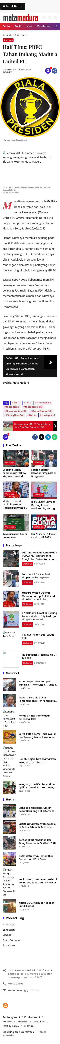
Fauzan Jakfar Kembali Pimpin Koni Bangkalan (43, 473)
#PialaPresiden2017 (33, 406)
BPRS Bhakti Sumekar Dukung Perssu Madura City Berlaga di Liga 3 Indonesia (43, 505)
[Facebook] (35, 437)
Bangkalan (9, 929)
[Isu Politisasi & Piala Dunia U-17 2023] (44, 522)
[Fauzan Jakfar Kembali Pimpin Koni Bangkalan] (44, 458)
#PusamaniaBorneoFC (16, 411)
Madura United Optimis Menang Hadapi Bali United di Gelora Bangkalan (15, 504)
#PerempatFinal (44, 402)
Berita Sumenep (12, 940)
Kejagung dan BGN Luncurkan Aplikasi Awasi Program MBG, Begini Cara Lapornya (37, 786)
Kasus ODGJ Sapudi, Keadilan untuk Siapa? (36, 904)
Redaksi (7, 1021)
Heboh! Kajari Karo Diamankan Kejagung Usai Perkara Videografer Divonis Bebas (37, 760)
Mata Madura (9, 70)
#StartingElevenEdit (15, 415)
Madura (32, 415)
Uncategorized (48, 415)
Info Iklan (22, 1021)
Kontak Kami (32, 1017)
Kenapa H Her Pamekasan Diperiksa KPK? (34, 717)
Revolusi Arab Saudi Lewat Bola (15, 536)
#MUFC (17, 402)
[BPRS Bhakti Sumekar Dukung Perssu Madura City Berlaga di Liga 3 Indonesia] (44, 490)
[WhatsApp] (54, 437)
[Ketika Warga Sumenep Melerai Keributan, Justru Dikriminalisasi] (9, 882)
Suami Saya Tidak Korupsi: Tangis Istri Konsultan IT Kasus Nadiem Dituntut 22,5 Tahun (37, 683)
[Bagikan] (54, 71)
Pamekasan (9, 945)
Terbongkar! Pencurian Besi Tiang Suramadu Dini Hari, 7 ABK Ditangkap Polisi (38, 841)
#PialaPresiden (13, 406)
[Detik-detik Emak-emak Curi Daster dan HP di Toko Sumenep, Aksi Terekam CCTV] (9, 859)
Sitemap (29, 1026)
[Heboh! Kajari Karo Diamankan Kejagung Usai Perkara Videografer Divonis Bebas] (9, 762)
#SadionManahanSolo (42, 411)
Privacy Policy (11, 1026)
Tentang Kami (11, 1017)
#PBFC (28, 402)
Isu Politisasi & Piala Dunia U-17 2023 (43, 536)
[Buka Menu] (50, 18)
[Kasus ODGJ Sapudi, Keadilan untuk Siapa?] (9, 906)
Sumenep (8, 924)
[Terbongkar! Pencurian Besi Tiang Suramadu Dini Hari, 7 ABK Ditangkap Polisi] (9, 843)
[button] (44, 18)
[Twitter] (41, 437)
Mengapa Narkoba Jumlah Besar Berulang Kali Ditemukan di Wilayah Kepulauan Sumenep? (37, 809)
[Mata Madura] (21, 17)
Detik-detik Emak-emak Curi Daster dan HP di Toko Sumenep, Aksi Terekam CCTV (37, 858)
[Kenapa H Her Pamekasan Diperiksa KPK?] (9, 719)
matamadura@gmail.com (23, 990)
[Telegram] (48, 437)
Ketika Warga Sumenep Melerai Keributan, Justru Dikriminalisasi (38, 881)
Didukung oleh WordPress (18, 1032)
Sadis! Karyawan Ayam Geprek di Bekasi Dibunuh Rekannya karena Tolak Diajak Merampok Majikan (38, 825)
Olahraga (8, 40)
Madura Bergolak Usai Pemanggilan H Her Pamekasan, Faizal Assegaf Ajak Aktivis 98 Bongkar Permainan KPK (38, 699)
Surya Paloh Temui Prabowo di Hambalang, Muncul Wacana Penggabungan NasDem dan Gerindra (37, 735)
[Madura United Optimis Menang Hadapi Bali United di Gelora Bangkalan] (16, 490)
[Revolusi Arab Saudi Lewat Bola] (16, 522)
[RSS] (5, 1005)
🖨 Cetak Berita (12, 6)
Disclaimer (39, 1021)
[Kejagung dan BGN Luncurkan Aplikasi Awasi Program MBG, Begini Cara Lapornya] (9, 787)
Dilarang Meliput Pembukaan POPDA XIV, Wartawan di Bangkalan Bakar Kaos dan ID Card (14, 473)
